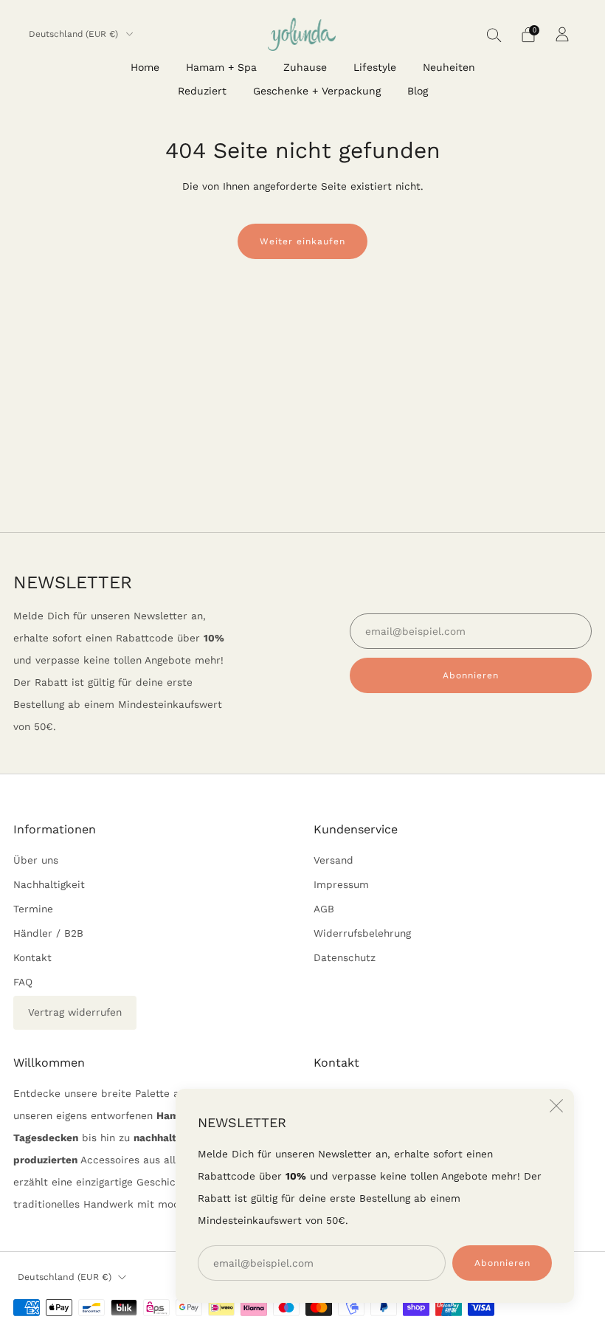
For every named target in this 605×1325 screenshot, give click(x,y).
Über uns (35, 860)
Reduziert (202, 91)
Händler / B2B (48, 933)
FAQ (22, 982)
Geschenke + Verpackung (317, 91)
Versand (333, 860)
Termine (33, 909)
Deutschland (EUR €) (75, 34)
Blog (417, 91)
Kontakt (32, 957)
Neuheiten (449, 67)
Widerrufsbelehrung (362, 933)
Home (145, 67)
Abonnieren (502, 1263)
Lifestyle (374, 67)
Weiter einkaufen (302, 241)
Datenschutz (345, 957)
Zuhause (305, 67)
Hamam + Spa (221, 67)
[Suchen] (494, 34)
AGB (324, 909)
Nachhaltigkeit (49, 884)
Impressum (341, 884)
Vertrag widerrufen (75, 1012)
